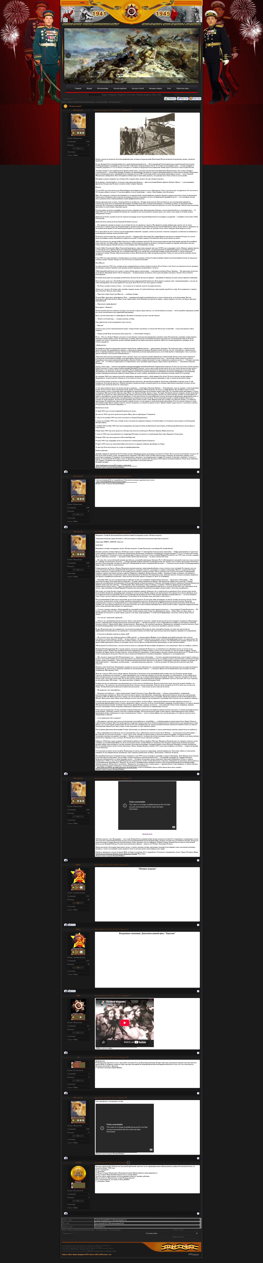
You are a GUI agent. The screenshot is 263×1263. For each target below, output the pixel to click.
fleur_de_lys (78, 110)
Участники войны (102, 102)
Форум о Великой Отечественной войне (81, 102)
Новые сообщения (109, 95)
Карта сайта (67, 1254)
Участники (131, 95)
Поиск (154, 95)
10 (128, 1163)
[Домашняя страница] (72, 924)
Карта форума (78, 1254)
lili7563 (78, 1163)
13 (78, 903)
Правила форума (143, 95)
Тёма (78, 995)
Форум (64, 102)
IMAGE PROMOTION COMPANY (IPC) (102, 1251)
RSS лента (89, 1254)
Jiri (78, 1057)
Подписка (122, 95)
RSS (159, 95)
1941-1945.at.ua (101, 1254)
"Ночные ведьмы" (115, 102)
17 (88, 145)
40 (88, 899)
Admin (78, 865)
